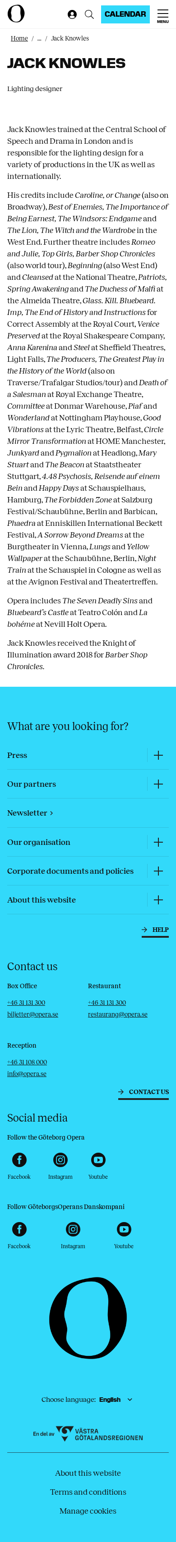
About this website (88, 1473)
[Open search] (89, 14)
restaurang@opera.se (118, 1014)
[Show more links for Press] (158, 755)
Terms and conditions (88, 1491)
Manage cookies (88, 1510)
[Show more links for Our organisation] (158, 842)
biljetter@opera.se (32, 1014)
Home (19, 38)
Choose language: (69, 1399)
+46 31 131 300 (26, 1002)
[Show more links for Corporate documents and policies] (158, 871)
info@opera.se (26, 1074)
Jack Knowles (70, 38)
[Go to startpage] (35, 14)
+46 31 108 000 (27, 1062)
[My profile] (70, 14)
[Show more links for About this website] (158, 900)
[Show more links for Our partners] (158, 784)
